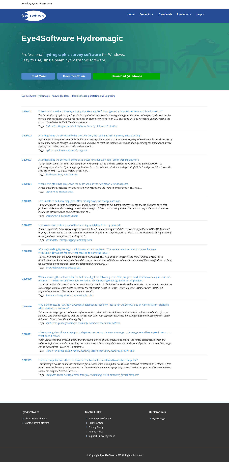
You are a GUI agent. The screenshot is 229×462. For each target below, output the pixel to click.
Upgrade (83, 150)
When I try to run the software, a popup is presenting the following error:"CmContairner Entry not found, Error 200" (100, 111)
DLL (92, 295)
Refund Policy (96, 431)
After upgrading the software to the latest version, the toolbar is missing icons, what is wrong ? (89, 135)
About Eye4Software (36, 418)
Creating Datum (69, 215)
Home (131, 14)
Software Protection (107, 126)
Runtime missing (54, 295)
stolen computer (111, 374)
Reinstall (72, 150)
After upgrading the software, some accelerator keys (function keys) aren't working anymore (88, 159)
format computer (130, 374)
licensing (85, 350)
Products (145, 14)
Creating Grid (53, 215)
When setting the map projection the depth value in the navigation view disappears (83, 183)
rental (76, 350)
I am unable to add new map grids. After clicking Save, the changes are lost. (79, 201)
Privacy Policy (96, 427)
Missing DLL (74, 267)
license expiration (100, 350)
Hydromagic (158, 418)
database (94, 323)
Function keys (71, 174)
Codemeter (51, 126)
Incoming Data (84, 239)
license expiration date (122, 350)
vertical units (66, 191)
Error (48, 267)
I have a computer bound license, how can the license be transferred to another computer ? (88, 360)
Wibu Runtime (59, 267)
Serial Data (51, 239)
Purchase (182, 14)
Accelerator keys (54, 174)
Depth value (52, 191)
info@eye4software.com (38, 3)
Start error (51, 323)
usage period (65, 350)
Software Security (86, 126)
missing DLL (82, 295)
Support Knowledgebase (102, 436)
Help (199, 14)
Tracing (62, 239)
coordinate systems (110, 323)
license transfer (80, 374)
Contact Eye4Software (37, 423)
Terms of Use (96, 423)
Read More (38, 76)
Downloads (165, 14)
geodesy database (67, 323)
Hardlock (71, 126)
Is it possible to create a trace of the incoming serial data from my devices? (79, 225)
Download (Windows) (127, 76)
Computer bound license (58, 374)
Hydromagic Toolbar (56, 150)
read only (83, 323)
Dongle (61, 126)
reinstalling (95, 374)
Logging (71, 239)
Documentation (74, 76)
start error (69, 295)
